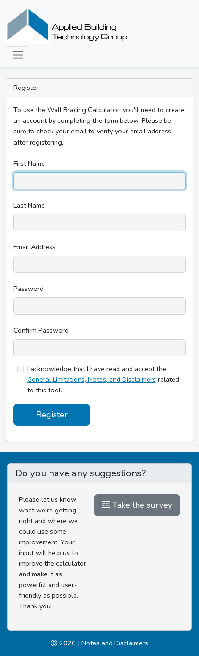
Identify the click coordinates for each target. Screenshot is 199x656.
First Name (29, 163)
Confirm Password (40, 330)
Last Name (29, 205)
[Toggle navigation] (18, 54)
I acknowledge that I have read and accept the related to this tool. (103, 379)
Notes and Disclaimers (114, 643)
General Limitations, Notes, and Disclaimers (91, 379)
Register (52, 414)
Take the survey (141, 505)
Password (28, 288)
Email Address (34, 247)
